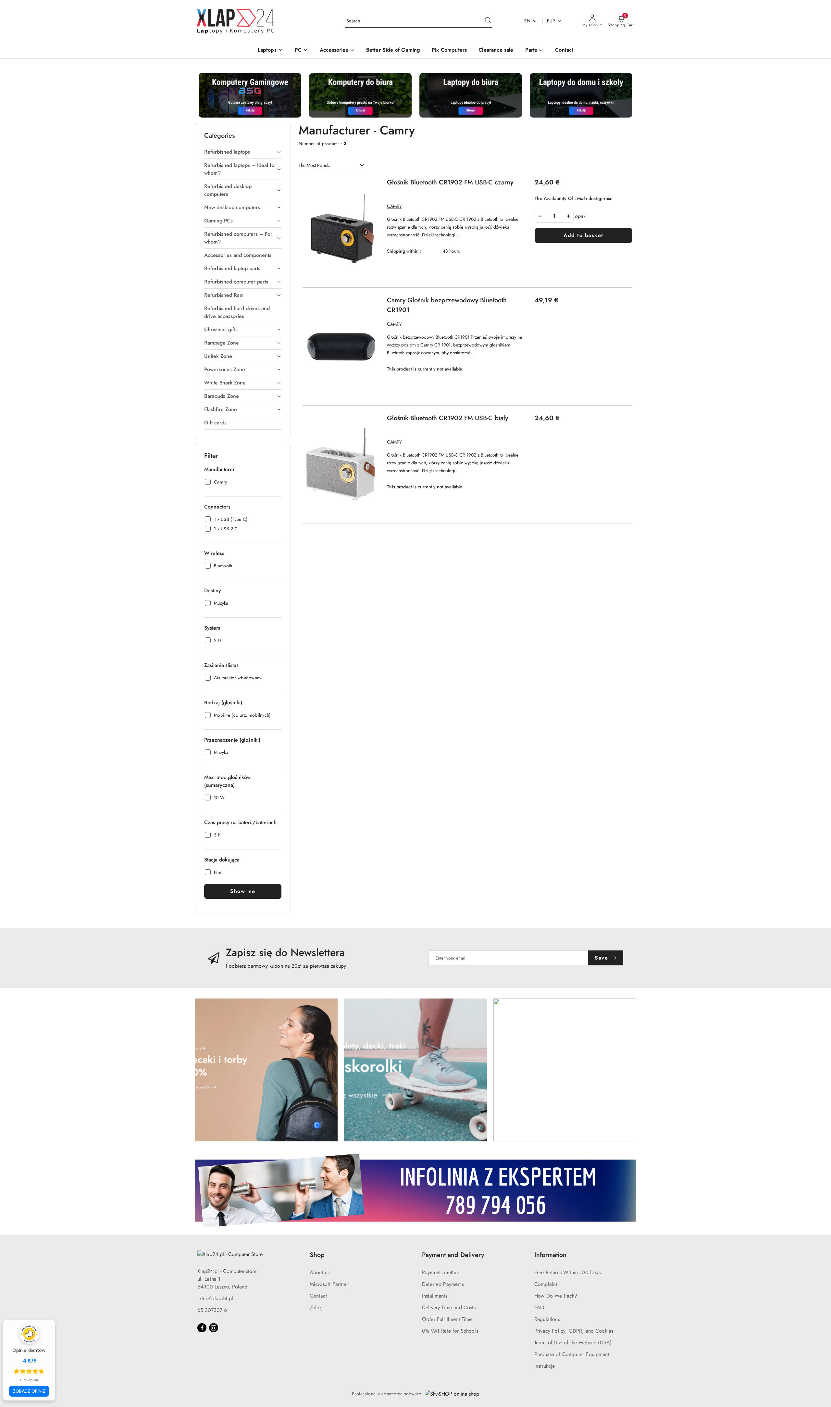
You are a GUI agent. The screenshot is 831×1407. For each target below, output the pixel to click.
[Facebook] (201, 1327)
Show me (242, 891)
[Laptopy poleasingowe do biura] (470, 94)
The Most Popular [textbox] (315, 165)
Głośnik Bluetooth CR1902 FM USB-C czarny (450, 182)
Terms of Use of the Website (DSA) (573, 1342)
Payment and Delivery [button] (453, 1255)
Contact (318, 1296)
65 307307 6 (212, 1310)
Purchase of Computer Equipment (571, 1354)
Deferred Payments (443, 1284)
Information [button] (550, 1255)
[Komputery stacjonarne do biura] (360, 94)
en (527, 21)
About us (319, 1272)
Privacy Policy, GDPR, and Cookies (573, 1331)
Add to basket (583, 235)
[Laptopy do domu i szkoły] (581, 94)
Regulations (547, 1319)
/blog (316, 1307)
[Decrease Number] (540, 216)
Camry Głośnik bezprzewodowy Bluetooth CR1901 (447, 305)
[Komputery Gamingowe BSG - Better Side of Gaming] (250, 94)
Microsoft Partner (329, 1284)
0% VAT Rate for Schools (450, 1331)
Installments (434, 1296)
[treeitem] (242, 151)
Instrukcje (544, 1366)
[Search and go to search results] (487, 21)
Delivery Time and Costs (449, 1307)
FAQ (539, 1307)
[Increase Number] (568, 216)
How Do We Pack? (555, 1296)
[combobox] (332, 165)
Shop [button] (317, 1255)
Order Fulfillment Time (447, 1319)
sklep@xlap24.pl (215, 1298)
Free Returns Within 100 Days (567, 1272)
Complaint (545, 1284)
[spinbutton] (554, 216)
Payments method (441, 1272)
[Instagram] (213, 1327)
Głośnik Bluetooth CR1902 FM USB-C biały (447, 418)
